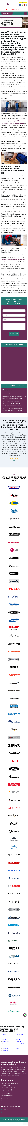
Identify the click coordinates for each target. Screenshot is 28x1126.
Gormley (18, 1046)
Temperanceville (19, 1034)
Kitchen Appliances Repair (8, 1087)
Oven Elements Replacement (9, 1089)
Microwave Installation (7, 1095)
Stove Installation (5, 1099)
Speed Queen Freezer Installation (11, 15)
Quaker (4, 1046)
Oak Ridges (18, 1041)
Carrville (4, 1039)
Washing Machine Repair (8, 1090)
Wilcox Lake (5, 1048)
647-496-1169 (6, 1112)
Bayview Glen (5, 1041)
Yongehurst (5, 1050)
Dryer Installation (5, 1093)
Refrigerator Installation (7, 1097)
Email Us (5, 1109)
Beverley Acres (5, 1037)
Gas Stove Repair (5, 1085)
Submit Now (14, 333)
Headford (4, 1043)
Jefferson (4, 1034)
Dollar (17, 1048)
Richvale (18, 1037)
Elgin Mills (18, 1039)
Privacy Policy (4, 1100)
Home (2, 15)
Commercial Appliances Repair (9, 1083)
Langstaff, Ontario (20, 1043)
